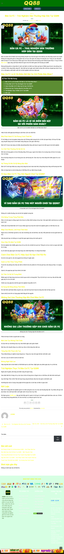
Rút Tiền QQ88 (39, 504)
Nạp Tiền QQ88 (39, 501)
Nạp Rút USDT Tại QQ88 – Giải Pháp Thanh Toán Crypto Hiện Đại (18, 457)
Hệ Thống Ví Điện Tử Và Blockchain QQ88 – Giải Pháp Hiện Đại (18, 449)
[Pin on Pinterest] (36, 402)
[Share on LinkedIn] (39, 402)
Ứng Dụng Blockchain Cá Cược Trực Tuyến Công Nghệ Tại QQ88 (18, 455)
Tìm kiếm (3, 434)
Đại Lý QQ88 (38, 509)
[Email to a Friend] (33, 402)
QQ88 (3, 496)
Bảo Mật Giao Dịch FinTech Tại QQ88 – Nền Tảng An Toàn (16, 452)
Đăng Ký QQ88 (39, 498)
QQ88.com (13, 395)
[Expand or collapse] (61, 78)
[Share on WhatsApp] (25, 402)
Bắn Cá (32, 13)
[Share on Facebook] (27, 402)
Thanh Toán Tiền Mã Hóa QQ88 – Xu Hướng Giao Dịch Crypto (17, 460)
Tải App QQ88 (39, 507)
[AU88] (16, 551)
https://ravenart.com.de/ (57, 505)
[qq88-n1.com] (32, 3)
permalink (42, 408)
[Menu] (2, 3)
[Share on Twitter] (30, 402)
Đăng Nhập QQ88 (40, 496)
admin (39, 20)
